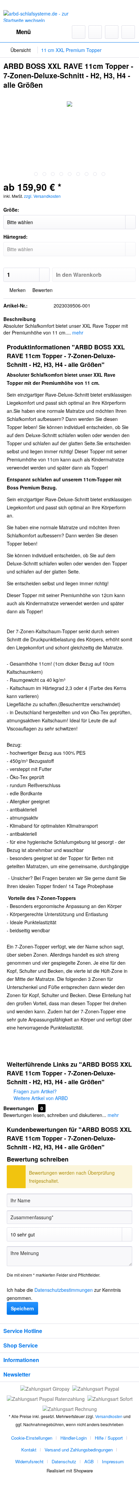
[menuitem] (17, 32)
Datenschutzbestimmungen (63, 1289)
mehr (77, 332)
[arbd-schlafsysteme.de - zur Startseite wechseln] (36, 16)
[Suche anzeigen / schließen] (78, 32)
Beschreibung (19, 319)
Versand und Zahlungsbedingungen (79, 1449)
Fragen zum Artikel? (34, 1091)
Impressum (113, 1461)
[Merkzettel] (95, 32)
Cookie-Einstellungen (31, 1438)
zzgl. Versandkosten (42, 196)
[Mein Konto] (111, 32)
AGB (89, 1461)
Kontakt (28, 1449)
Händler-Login (73, 1438)
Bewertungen (18, 1108)
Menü (23, 32)
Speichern (22, 1308)
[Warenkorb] (128, 32)
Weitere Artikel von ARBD (40, 1098)
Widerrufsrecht (29, 1461)
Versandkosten (108, 1416)
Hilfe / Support (109, 1438)
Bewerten (42, 290)
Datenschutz (64, 1461)
